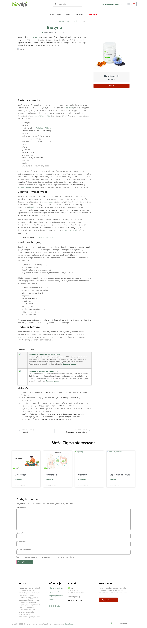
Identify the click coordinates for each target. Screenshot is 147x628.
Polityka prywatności (56, 588)
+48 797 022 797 (76, 600)
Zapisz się (106, 600)
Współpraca (52, 600)
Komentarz (21, 507)
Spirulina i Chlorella (44, 128)
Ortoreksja (20, 474)
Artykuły (76, 21)
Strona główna (64, 21)
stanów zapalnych (70, 230)
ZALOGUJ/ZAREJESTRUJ (113, 4)
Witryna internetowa (24, 549)
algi (23, 128)
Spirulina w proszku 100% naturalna (43, 371)
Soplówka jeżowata (120, 474)
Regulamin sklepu (55, 592)
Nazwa (19, 533)
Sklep (69, 15)
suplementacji (23, 337)
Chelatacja (51, 474)
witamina (36, 37)
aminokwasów (48, 202)
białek (31, 207)
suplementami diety (42, 116)
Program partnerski (55, 596)
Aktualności (56, 15)
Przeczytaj (18, 480)
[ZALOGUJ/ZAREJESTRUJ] (103, 4)
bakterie (69, 108)
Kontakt (80, 15)
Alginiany (82, 474)
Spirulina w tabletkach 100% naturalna (44, 354)
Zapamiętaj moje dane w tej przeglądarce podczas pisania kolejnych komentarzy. (49, 557)
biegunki (55, 337)
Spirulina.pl (69, 624)
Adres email (21, 541)
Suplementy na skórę (45, 237)
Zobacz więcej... (69, 364)
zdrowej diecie (24, 187)
